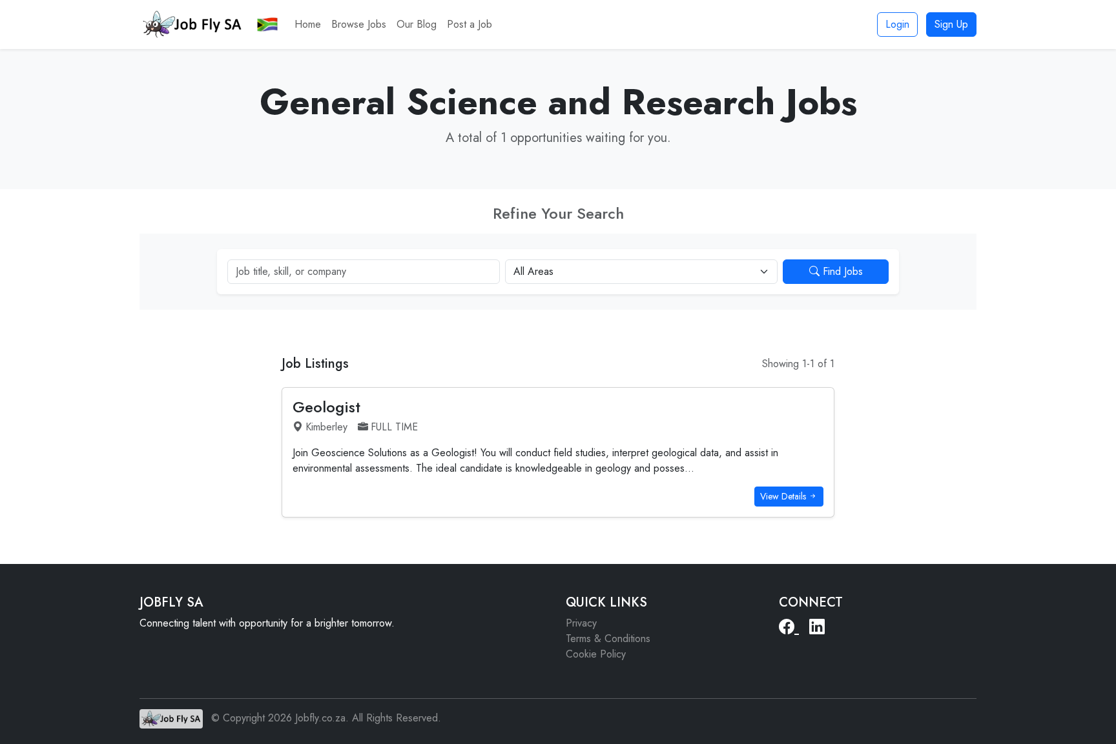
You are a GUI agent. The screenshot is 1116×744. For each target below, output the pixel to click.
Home (307, 24)
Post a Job (469, 24)
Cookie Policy (596, 654)
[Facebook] (789, 627)
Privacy (581, 623)
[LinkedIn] (817, 627)
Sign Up (951, 24)
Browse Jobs (358, 24)
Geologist (326, 407)
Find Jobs (841, 271)
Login (897, 24)
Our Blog (417, 24)
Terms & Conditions (608, 638)
